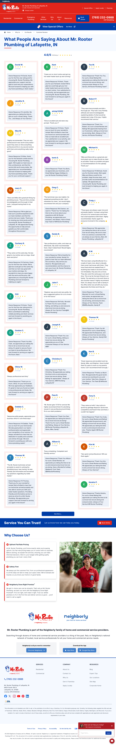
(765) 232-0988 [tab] (103, 17)
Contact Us (67, 673)
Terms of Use (31, 728)
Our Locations (94, 677)
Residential (39, 669)
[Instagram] (14, 696)
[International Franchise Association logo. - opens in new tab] (7, 702)
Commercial (40, 673)
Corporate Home (95, 685)
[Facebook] (5, 696)
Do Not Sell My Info (65, 728)
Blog (91, 669)
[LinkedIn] (27, 696)
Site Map (93, 682)
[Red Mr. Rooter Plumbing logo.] (17, 670)
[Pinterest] (23, 696)
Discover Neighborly (35, 650)
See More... (58, 514)
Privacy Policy (42, 728)
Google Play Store (88, 650)
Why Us (65, 677)
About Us (66, 669)
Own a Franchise (68, 682)
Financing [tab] (109, 8)
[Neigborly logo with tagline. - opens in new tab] (76, 617)
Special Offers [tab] (88, 8)
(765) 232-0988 (14, 679)
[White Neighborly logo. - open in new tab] (6, 1)
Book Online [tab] (83, 18)
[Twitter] (10, 696)
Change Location (29, 10)
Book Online (106, 523)
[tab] (31, 18)
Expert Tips (94, 673)
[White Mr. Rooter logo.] (10, 8)
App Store (70, 650)
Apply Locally (67, 685)
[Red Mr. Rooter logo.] (40, 618)
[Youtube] (18, 696)
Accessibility (53, 728)
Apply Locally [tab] (100, 8)
